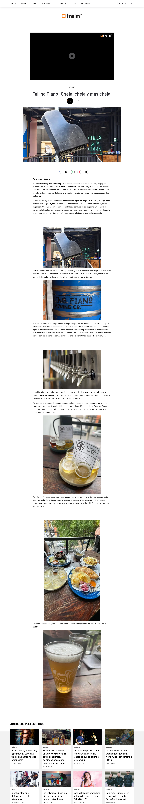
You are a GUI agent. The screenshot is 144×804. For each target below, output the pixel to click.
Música (13, 3)
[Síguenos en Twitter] (125, 3)
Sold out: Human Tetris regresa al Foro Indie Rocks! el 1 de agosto (117, 796)
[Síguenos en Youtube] (128, 3)
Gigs (34, 3)
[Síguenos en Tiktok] (131, 3)
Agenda (73, 3)
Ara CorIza (17, 763)
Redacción (76, 101)
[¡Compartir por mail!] (86, 172)
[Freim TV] (72, 15)
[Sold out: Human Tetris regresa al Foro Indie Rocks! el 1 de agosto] (119, 779)
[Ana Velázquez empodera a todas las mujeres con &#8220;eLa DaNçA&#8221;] (87, 779)
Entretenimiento (47, 3)
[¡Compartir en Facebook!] (59, 172)
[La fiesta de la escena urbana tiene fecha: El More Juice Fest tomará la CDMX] (119, 737)
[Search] (114, 3)
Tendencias (62, 3)
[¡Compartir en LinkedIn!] (73, 172)
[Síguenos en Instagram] (122, 3)
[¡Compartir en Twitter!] (66, 172)
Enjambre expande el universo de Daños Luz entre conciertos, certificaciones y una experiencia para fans (54, 756)
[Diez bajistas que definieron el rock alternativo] (24, 779)
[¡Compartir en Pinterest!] (79, 172)
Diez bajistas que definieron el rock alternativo (20, 796)
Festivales (24, 3)
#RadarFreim (85, 3)
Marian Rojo (81, 803)
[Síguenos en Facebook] (119, 3)
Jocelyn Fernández (20, 803)
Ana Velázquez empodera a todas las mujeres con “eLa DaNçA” (87, 796)
